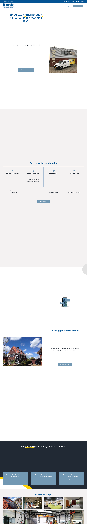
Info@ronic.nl (10, 1)
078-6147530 (5, 1)
